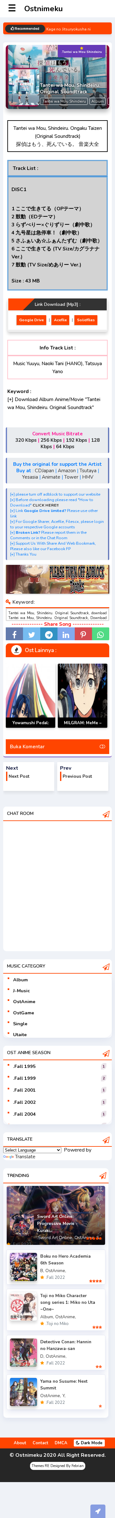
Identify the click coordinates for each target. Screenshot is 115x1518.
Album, (47, 1317)
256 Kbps (51, 440)
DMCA (61, 1443)
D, (42, 1356)
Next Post (19, 776)
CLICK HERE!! (45, 505)
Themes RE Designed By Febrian (58, 1465)
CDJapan (44, 470)
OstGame (23, 1013)
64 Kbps (65, 446)
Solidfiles (86, 320)
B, (42, 1271)
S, (98, 1238)
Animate (51, 477)
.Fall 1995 (24, 1066)
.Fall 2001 (24, 1090)
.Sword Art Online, (55, 1238)
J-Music (21, 990)
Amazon (67, 470)
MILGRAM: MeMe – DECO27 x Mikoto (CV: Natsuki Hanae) (82, 727)
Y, (63, 1396)
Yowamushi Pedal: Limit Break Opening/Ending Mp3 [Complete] (30, 727)
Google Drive (31, 320)
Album (20, 980)
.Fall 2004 (24, 1114)
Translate (25, 1156)
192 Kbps (76, 440)
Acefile (60, 320)
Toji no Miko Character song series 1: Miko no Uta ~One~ (67, 1302)
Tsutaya (88, 470)
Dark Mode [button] (91, 1443)
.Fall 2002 (24, 1102)
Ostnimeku (43, 9)
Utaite (20, 1034)
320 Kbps (26, 440)
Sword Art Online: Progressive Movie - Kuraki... (57, 1224)
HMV (87, 477)
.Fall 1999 (24, 1078)
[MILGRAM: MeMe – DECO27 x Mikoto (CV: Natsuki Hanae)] (82, 696)
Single (20, 1023)
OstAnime (24, 1001)
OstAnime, (84, 1238)
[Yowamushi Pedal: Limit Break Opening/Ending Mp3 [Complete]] (30, 696)
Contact (40, 1443)
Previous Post (77, 776)
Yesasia (30, 477)
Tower (71, 477)
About (20, 1443)
